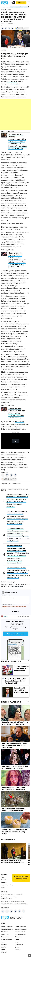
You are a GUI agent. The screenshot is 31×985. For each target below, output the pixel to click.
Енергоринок (5, 934)
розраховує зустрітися (20, 424)
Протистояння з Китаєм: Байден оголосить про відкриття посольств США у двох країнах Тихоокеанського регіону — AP (17, 260)
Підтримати (22, 2)
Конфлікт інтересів (20, 931)
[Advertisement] (15, 114)
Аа (13, 2)
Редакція (3, 880)
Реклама (3, 882)
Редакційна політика (7, 885)
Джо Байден (19, 421)
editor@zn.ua (24, 903)
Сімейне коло (19, 944)
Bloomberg (15, 84)
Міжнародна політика (7, 929)
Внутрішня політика (6, 926)
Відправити (15, 611)
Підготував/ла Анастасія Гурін (11, 483)
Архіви (3, 877)
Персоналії (18, 937)
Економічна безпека (21, 934)
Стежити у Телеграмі (16, 634)
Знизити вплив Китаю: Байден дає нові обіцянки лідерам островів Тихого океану (16, 413)
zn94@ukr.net (20, 901)
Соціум (17, 939)
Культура (3, 952)
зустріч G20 (12, 81)
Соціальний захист (20, 926)
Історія (17, 942)
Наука (3, 942)
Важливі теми (5, 7)
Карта (3, 887)
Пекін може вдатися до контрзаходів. (18, 573)
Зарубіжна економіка (21, 929)
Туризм (17, 947)
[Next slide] (28, 7)
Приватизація (5, 937)
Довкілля (3, 947)
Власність (18, 949)
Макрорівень (4, 931)
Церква (3, 949)
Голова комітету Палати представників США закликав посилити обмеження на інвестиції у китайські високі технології (17, 141)
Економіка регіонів (6, 939)
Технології (4, 944)
